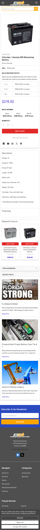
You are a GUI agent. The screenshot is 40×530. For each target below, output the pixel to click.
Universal (5, 506)
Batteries (25, 476)
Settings (20, 518)
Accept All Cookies (20, 527)
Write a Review (7, 63)
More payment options (20, 137)
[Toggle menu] (3, 3)
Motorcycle (5, 484)
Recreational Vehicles (9, 487)
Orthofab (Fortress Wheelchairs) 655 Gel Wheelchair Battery (10, 250)
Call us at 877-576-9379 (20, 449)
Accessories (26, 473)
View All (23, 506)
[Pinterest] (21, 143)
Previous (3, 242)
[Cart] (37, 3)
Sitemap (5, 491)
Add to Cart (10, 244)
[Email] (8, 143)
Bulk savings (7, 109)
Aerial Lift (5, 473)
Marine (4, 480)
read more (5, 314)
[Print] (12, 143)
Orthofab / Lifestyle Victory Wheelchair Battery (29, 250)
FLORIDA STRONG (10, 304)
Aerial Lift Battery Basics (13, 387)
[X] (17, 143)
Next (37, 242)
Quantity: (6, 121)
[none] (20, 33)
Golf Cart (5, 476)
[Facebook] (4, 143)
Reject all (20, 522)
